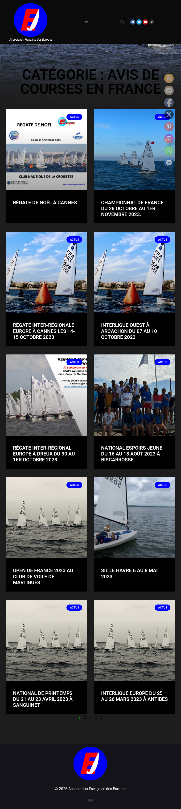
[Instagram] (151, 22)
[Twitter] (139, 22)
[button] (86, 22)
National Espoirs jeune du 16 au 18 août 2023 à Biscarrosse (131, 454)
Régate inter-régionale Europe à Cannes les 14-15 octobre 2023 (44, 331)
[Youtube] (145, 22)
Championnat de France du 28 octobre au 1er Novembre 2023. (132, 208)
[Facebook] (132, 22)
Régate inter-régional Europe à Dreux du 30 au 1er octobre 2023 (44, 454)
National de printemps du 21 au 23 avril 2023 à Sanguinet (43, 699)
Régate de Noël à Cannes (45, 202)
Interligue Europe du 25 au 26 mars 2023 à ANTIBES (134, 696)
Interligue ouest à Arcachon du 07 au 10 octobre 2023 (129, 331)
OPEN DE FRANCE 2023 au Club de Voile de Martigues (43, 576)
